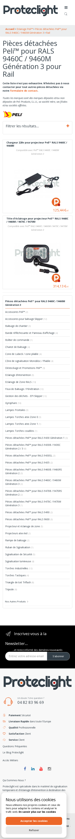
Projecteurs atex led (18, 533)
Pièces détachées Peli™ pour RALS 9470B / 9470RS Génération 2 (33, 492)
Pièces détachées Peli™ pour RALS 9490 (29, 512)
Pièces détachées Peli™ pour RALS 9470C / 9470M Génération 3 (33, 503)
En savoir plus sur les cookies (37, 811)
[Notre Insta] (49, 769)
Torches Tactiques (17, 575)
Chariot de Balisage (17, 347)
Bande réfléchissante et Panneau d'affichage (31, 333)
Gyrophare (13, 403)
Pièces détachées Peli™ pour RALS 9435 (29, 462)
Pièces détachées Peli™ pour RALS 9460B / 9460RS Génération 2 (33, 471)
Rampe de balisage (17, 540)
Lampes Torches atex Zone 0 (23, 417)
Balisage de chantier (18, 326)
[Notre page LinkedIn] (33, 769)
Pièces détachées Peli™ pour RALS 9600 (29, 519)
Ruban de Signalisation (19, 547)
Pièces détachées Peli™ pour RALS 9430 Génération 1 (36, 437)
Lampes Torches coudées (21, 430)
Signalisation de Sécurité (20, 554)
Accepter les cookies (34, 821)
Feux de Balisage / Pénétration (24, 389)
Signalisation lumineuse (19, 561)
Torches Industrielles (18, 568)
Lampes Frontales (16, 410)
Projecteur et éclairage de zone (24, 526)
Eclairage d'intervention (19, 375)
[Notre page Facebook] (25, 769)
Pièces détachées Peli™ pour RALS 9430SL (30, 455)
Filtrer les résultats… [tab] (22, 126)
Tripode (11, 589)
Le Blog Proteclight (13, 752)
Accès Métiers (10, 760)
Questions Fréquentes (15, 746)
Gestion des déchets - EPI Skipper (26, 396)
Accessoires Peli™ (16, 312)
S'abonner (58, 656)
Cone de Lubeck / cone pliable (23, 354)
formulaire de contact (24, 90)
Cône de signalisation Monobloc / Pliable (29, 361)
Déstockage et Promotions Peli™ (25, 368)
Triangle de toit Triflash (19, 582)
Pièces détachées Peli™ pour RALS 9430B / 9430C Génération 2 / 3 (33, 446)
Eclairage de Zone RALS (20, 382)
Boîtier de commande (19, 340)
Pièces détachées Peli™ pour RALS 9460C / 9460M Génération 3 (35, 303)
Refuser (34, 830)
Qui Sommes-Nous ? (14, 780)
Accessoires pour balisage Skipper (26, 319)
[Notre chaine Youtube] (41, 769)
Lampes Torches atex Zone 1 (23, 423)
